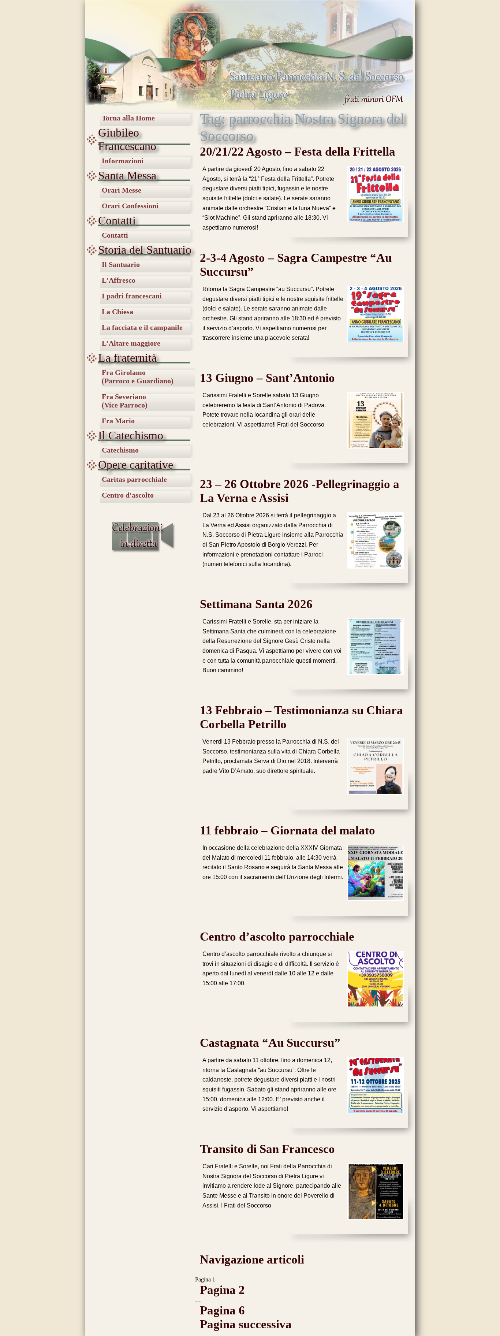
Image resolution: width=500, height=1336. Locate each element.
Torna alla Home (128, 118)
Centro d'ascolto (128, 495)
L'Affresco (118, 280)
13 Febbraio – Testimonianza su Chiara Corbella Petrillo (301, 717)
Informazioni (122, 161)
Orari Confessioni (130, 206)
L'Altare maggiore (131, 343)
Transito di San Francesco (267, 1148)
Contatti (115, 235)
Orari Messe (121, 190)
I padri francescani (132, 296)
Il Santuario (121, 264)
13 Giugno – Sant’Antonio (267, 377)
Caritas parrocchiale (134, 479)
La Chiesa (117, 312)
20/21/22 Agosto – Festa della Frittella (297, 151)
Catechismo (120, 450)
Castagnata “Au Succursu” (270, 1042)
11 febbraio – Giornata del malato (287, 830)
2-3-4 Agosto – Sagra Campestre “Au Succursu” (296, 264)
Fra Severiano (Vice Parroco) (125, 400)
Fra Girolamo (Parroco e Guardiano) (137, 376)
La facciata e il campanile (142, 327)
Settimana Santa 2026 (256, 604)
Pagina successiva (246, 1324)
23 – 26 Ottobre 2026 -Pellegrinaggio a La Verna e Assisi (299, 491)
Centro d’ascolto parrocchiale (277, 936)
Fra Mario (118, 421)
